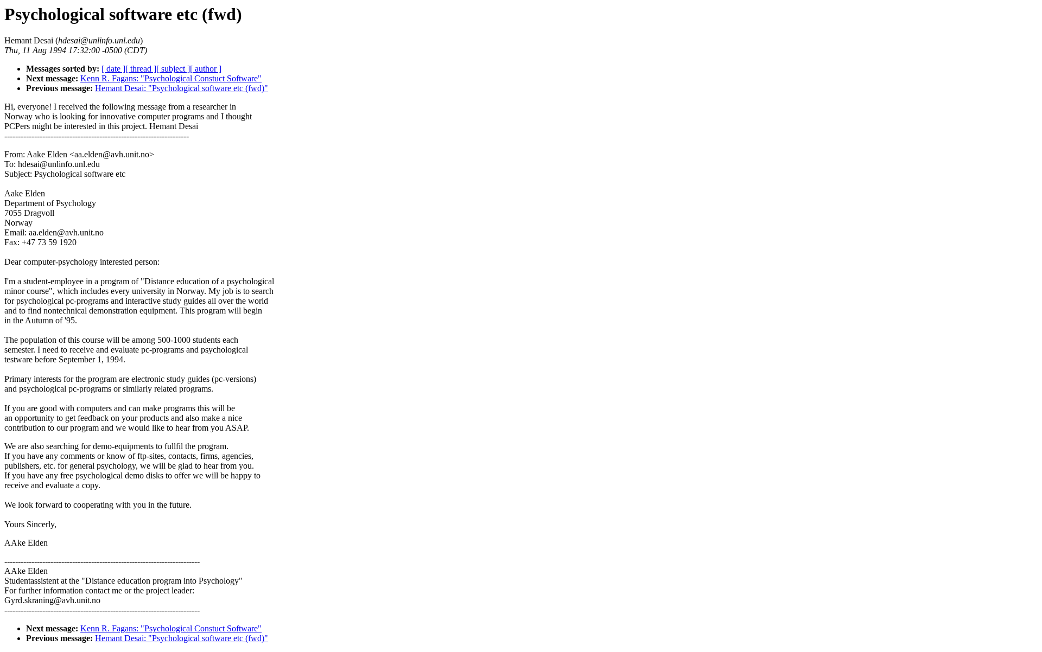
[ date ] (113, 68)
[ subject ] (173, 68)
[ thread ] (140, 68)
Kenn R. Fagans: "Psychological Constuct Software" (171, 78)
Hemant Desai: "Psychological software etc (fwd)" (181, 88)
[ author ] (205, 68)
